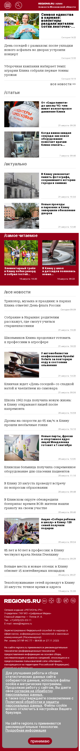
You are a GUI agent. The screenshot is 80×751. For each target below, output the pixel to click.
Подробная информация (18, 667)
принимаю (40, 741)
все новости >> (63, 84)
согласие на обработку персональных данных (29, 693)
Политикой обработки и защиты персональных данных (32, 704)
